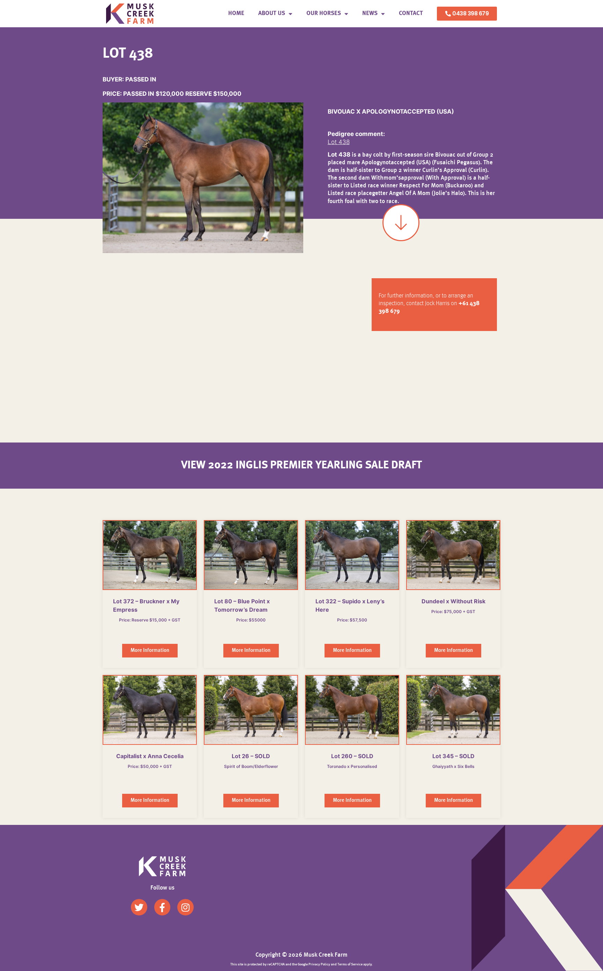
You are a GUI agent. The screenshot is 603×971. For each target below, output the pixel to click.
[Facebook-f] (162, 907)
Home (236, 13)
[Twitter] (139, 907)
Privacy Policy (319, 964)
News (370, 13)
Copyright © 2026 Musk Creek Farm (301, 955)
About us (271, 13)
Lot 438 (339, 141)
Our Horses (323, 13)
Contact (411, 13)
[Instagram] (185, 907)
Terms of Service (350, 964)
